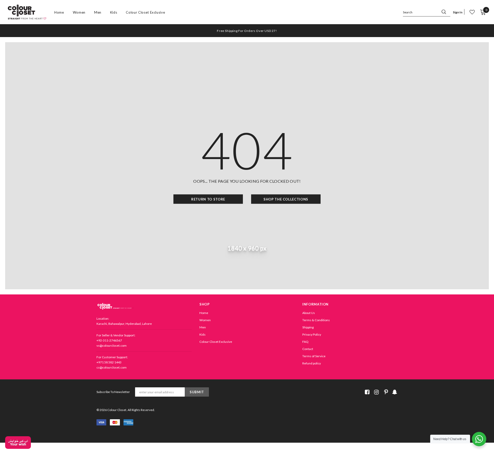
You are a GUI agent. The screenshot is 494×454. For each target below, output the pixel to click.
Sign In (457, 12)
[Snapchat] (394, 392)
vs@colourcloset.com (111, 345)
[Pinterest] (385, 392)
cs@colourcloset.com (111, 367)
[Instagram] (375, 392)
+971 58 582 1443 (108, 362)
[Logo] (27, 12)
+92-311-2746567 (109, 340)
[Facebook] (366, 392)
